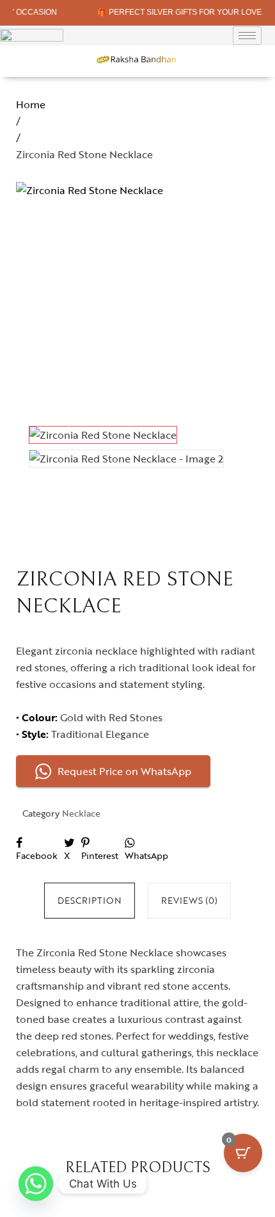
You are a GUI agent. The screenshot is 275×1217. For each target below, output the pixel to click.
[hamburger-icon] (247, 35)
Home (30, 104)
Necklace (81, 813)
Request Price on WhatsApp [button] (124, 771)
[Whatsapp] (36, 1183)
